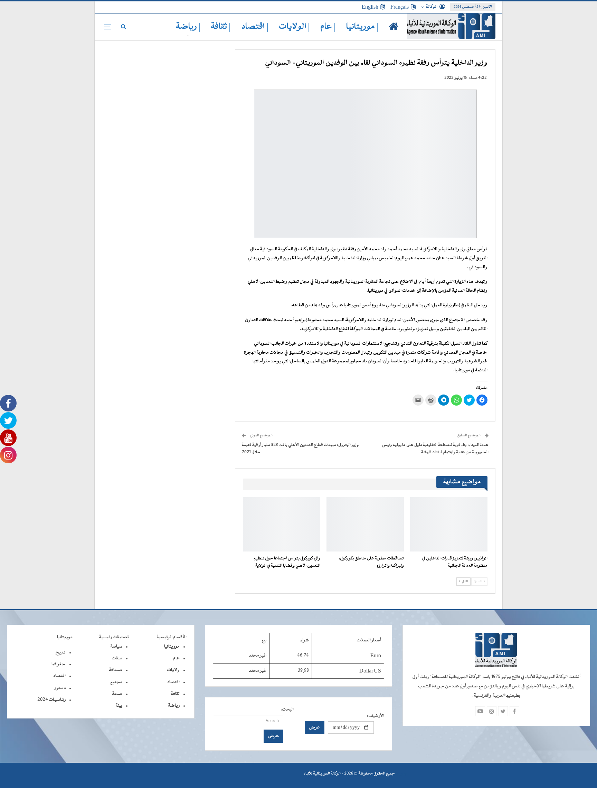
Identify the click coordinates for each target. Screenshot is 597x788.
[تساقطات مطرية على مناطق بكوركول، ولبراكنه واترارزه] (365, 524)
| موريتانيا (362, 26)
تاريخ (60, 652)
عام (176, 658)
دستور (60, 688)
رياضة (174, 705)
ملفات (117, 658)
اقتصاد (173, 682)
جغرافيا (58, 664)
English (370, 7)
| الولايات (294, 26)
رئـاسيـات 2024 (51, 700)
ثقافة (175, 694)
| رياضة (188, 26)
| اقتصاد (254, 26)
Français (399, 7)
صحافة (115, 670)
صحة (117, 694)
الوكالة (431, 7)
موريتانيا (172, 646)
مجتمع (116, 682)
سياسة (116, 646)
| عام (328, 26)
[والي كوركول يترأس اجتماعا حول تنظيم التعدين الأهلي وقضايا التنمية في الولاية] (281, 524)
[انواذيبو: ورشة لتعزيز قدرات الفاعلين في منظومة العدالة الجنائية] (448, 524)
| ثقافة (221, 26)
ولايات (173, 670)
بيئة (118, 705)
